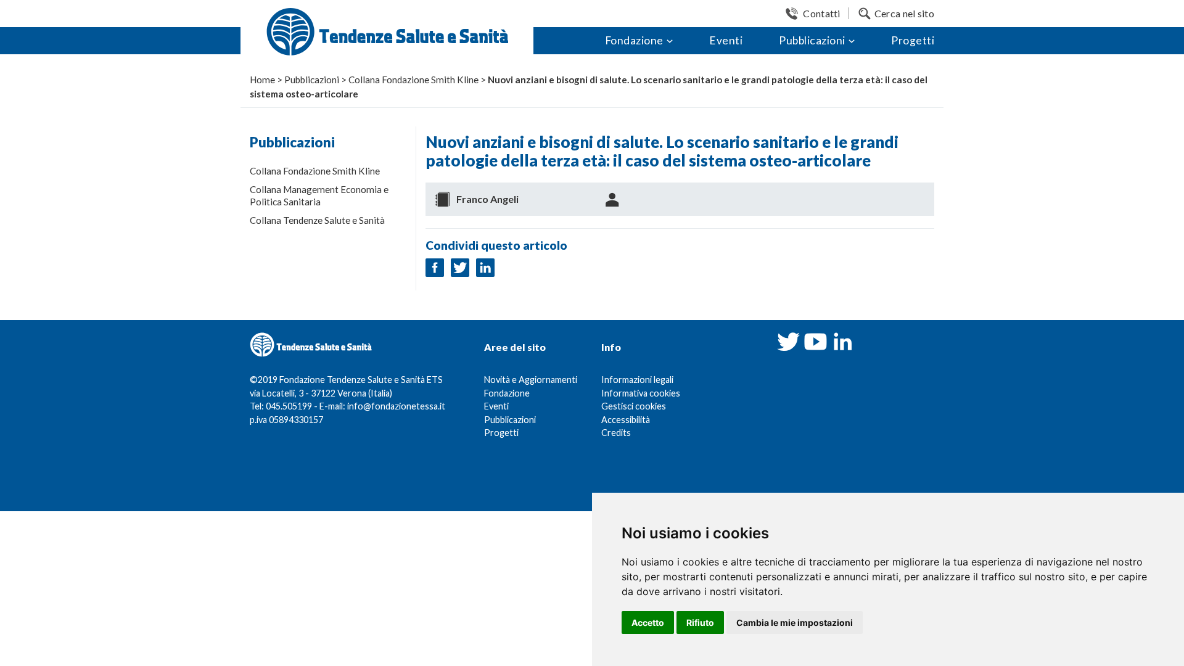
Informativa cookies (640, 393)
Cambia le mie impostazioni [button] (794, 622)
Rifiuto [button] (700, 622)
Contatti (821, 13)
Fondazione (634, 40)
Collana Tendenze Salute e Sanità (317, 220)
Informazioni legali (637, 379)
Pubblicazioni (812, 40)
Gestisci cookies (633, 406)
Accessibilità (625, 419)
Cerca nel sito (904, 13)
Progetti (912, 40)
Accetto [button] (647, 622)
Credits (616, 432)
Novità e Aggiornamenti (530, 379)
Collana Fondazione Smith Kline (315, 170)
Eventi (725, 40)
